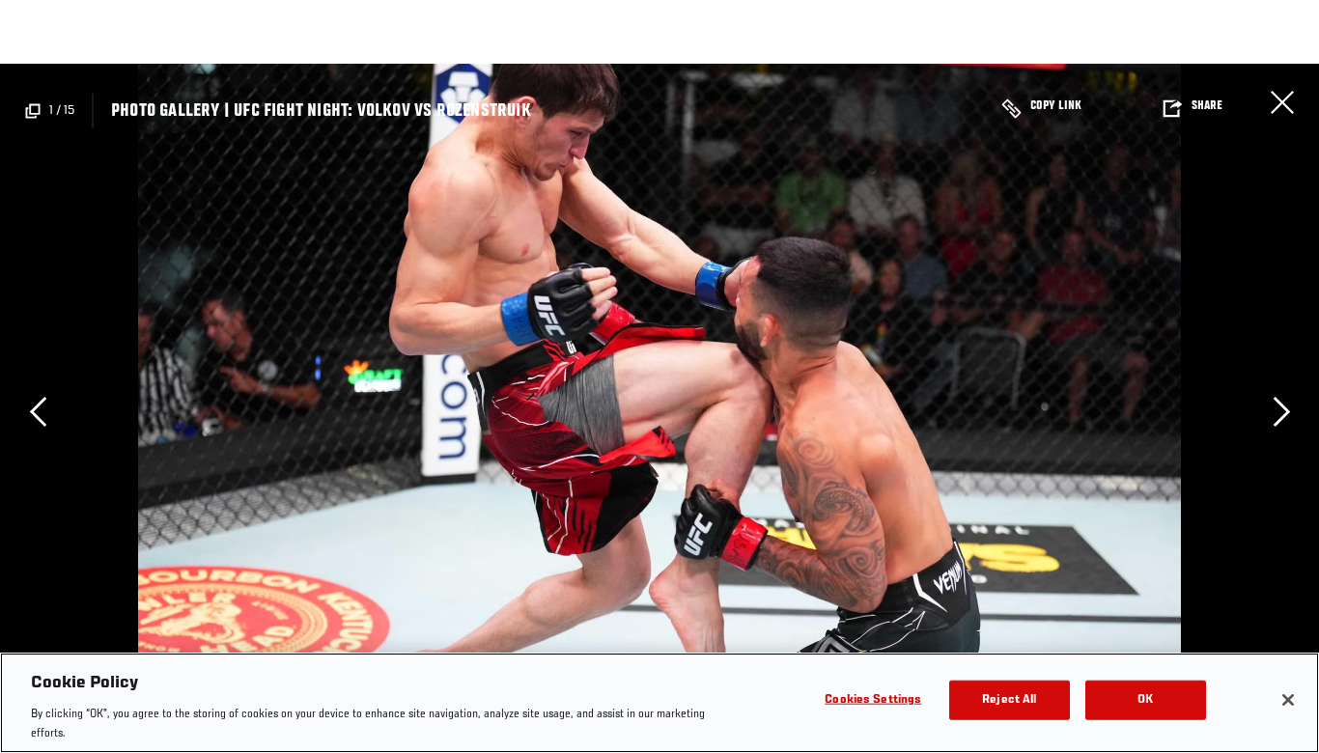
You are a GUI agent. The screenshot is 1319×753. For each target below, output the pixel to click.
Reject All (1009, 700)
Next (1281, 411)
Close (1282, 102)
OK (1145, 700)
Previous (38, 411)
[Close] (1288, 700)
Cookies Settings (873, 700)
